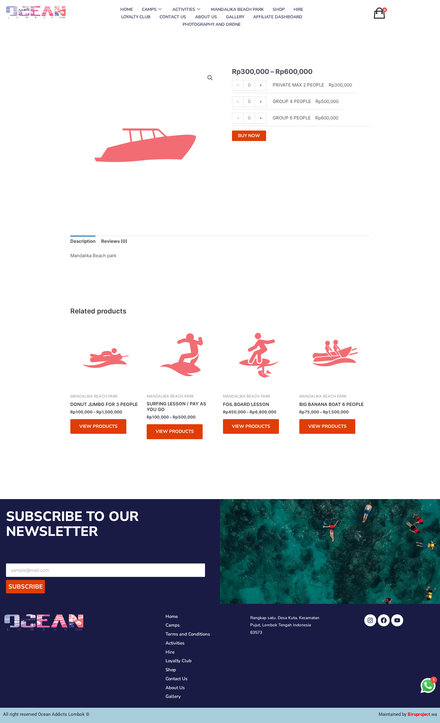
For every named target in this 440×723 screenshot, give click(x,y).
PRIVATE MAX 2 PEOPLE (298, 85)
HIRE (298, 9)
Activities (183, 9)
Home (126, 9)
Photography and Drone (212, 24)
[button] (210, 77)
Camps (149, 9)
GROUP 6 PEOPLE (292, 118)
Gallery (235, 17)
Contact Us (173, 17)
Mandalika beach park (237, 9)
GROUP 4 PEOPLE (292, 101)
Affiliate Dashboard (277, 17)
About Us (206, 17)
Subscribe (25, 587)
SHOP (279, 9)
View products (98, 426)
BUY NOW (249, 136)
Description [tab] (82, 241)
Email (105, 558)
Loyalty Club (136, 17)
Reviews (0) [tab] (114, 241)
